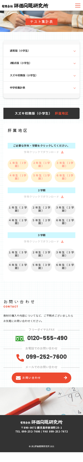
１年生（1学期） (18, 164)
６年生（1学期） (65, 176)
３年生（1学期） (65, 164)
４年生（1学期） (18, 176)
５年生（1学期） (41, 176)
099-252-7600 (46, 357)
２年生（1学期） (41, 164)
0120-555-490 (47, 338)
